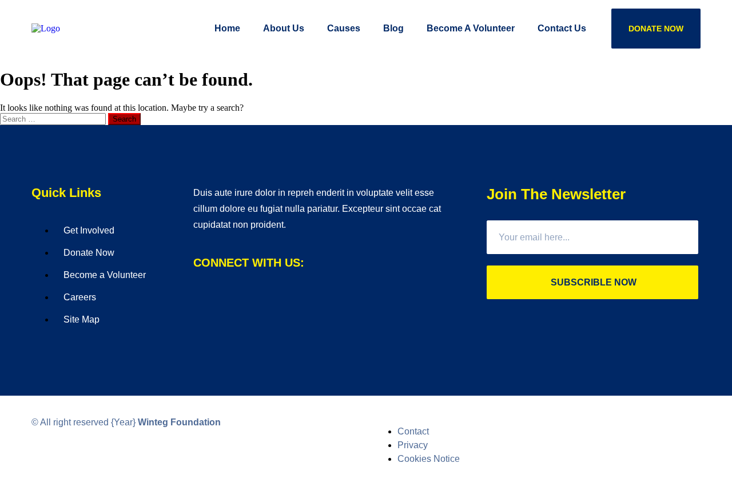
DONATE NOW (655, 28)
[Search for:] (54, 118)
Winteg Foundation (179, 422)
